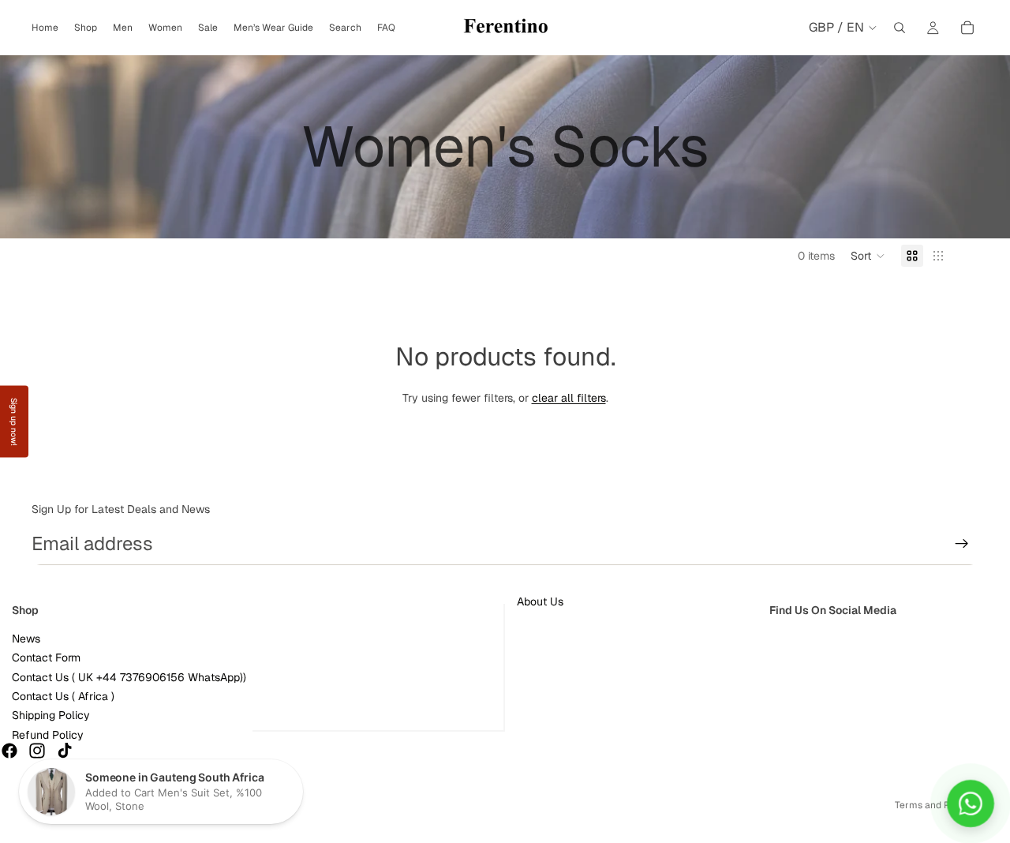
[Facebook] (9, 750)
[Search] (899, 27)
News (26, 638)
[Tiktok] (64, 750)
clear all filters (569, 398)
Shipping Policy (51, 716)
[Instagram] (37, 750)
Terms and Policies (936, 805)
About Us (540, 601)
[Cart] (967, 27)
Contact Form (46, 657)
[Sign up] (961, 543)
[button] (868, 255)
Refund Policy (48, 735)
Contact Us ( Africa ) (63, 696)
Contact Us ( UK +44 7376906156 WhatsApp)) (129, 677)
